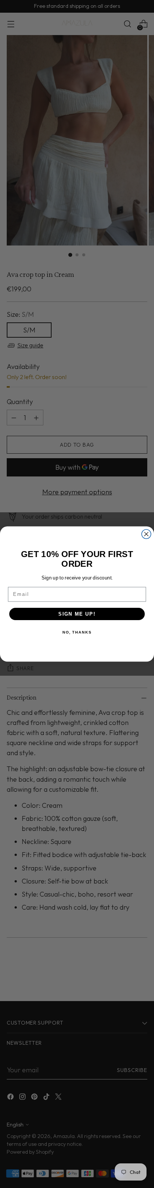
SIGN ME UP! (77, 613)
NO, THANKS (77, 632)
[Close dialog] (146, 534)
